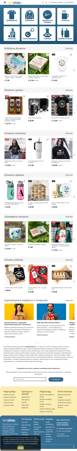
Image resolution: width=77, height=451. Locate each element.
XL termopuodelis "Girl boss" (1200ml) (36, 161)
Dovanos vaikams (14, 175)
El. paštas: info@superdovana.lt (63, 435)
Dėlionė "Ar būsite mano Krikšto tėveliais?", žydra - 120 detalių (13, 76)
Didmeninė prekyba (37, 428)
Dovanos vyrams (13, 90)
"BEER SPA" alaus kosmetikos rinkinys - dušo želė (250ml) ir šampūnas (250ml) (13, 119)
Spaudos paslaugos (25, 433)
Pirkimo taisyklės (48, 435)
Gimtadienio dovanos (16, 216)
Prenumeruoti (56, 379)
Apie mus (25, 422)
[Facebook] (74, 447)
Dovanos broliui (9, 405)
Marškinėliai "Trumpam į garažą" (61, 118)
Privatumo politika (49, 440)
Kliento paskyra (36, 423)
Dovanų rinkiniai (13, 259)
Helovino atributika (46, 412)
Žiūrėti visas (69, 48)
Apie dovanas (26, 425)
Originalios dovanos (64, 400)
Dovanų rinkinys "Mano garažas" (14, 287)
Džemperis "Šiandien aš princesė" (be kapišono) (61, 161)
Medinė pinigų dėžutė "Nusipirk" (37, 244)
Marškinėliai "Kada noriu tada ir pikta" (13, 161)
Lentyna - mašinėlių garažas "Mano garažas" (38, 203)
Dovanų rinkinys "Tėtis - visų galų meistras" (37, 288)
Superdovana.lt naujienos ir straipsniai (26, 300)
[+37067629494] (46, 2)
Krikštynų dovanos (14, 48)
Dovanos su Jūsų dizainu (63, 406)
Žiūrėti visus (69, 300)
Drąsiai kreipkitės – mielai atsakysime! (63, 424)
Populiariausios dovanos (39, 433)
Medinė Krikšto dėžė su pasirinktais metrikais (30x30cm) (38, 76)
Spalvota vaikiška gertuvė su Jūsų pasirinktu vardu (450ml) (14, 203)
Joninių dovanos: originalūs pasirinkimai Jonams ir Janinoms (17, 323)
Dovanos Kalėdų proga (47, 409)
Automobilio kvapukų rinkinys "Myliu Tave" (62, 288)
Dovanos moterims (15, 133)
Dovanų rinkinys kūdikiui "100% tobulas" (60, 203)
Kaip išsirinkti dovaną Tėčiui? (48, 322)
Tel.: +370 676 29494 (64, 431)
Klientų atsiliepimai (25, 429)
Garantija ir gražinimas (49, 431)
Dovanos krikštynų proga (46, 400)
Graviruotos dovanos (65, 402)
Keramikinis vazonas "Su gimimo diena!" (14, 245)
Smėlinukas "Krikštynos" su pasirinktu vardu (59, 76)
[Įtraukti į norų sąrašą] (24, 54)
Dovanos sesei (8, 402)
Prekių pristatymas (50, 423)
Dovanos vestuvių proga (45, 405)
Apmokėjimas (50, 427)
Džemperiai (25, 400)
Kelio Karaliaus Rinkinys (34, 118)
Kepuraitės (25, 405)
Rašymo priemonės (64, 395)
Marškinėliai (26, 397)
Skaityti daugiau (9, 337)
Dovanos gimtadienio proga (47, 396)
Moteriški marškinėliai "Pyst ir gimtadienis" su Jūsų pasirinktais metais (61, 246)
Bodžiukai (25, 408)
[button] (69, 2)
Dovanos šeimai (9, 400)
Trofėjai (60, 397)
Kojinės (24, 402)
